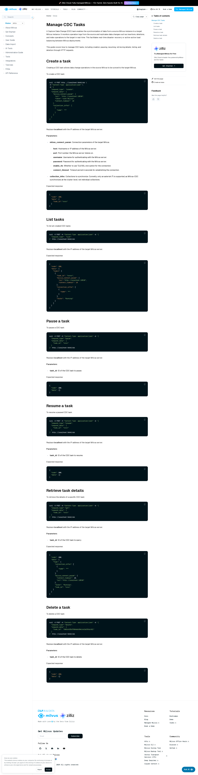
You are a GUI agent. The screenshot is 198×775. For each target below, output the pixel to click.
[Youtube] (64, 748)
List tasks (157, 26)
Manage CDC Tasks (158, 20)
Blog (73, 9)
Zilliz (72, 721)
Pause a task (158, 29)
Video (172, 723)
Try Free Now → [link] (131, 3)
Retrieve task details (160, 35)
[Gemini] (55, 759)
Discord (173, 745)
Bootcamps (174, 716)
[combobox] (142, 9)
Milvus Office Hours (178, 741)
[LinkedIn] (58, 748)
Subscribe (75, 736)
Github (172, 748)
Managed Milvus (150, 723)
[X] (46, 748)
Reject (40, 770)
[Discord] (52, 748)
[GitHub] (40, 748)
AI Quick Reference (152, 729)
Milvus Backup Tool (152, 751)
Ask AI (187, 769)
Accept (48, 770)
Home (8, 23)
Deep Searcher (150, 760)
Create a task (158, 23)
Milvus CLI (149, 745)
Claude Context (150, 764)
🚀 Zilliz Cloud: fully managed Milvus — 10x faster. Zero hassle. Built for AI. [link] (91, 3)
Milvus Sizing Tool (152, 748)
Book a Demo (167, 9)
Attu (146, 741)
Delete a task (158, 38)
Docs (47, 9)
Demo (171, 719)
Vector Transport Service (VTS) (151, 756)
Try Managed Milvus (184, 9)
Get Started (167, 66)
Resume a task (158, 32)
